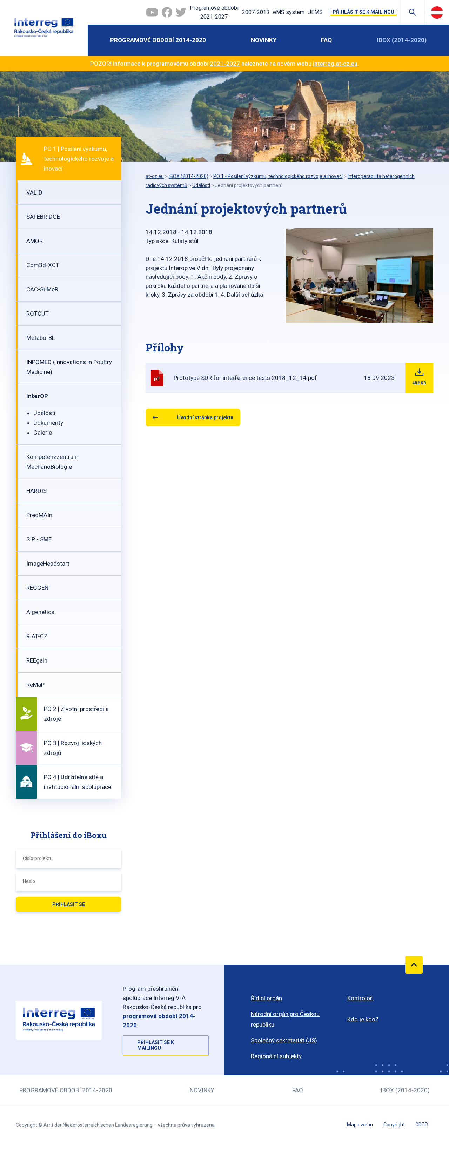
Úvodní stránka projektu (205, 417)
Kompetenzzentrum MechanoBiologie (52, 461)
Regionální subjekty (276, 1056)
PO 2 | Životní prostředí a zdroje (76, 713)
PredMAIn (39, 515)
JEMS (315, 12)
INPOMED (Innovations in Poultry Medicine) (69, 366)
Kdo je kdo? (362, 1019)
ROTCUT (37, 313)
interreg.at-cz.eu (335, 63)
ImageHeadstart (47, 563)
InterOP (37, 396)
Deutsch (437, 12)
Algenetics (40, 611)
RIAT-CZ (37, 636)
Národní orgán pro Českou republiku (285, 1019)
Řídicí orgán (266, 998)
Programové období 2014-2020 (158, 40)
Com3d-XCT (42, 265)
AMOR (34, 240)
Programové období (214, 12)
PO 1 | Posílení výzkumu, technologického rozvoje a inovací (79, 158)
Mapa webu (360, 1124)
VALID (34, 192)
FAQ (326, 40)
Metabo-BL (40, 337)
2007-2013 (255, 12)
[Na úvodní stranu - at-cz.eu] (44, 28)
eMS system (288, 12)
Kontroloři (360, 998)
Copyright (394, 1124)
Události (44, 412)
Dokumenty (48, 422)
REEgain (36, 660)
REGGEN (37, 587)
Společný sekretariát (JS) (284, 1040)
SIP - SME (39, 539)
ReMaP (35, 684)
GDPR (421, 1124)
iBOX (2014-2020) (402, 40)
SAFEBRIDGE (43, 216)
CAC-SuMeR (42, 289)
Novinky (263, 40)
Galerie (42, 432)
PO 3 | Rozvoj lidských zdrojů (73, 747)
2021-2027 (225, 63)
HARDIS (36, 490)
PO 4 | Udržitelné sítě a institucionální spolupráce (77, 781)
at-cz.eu (155, 176)
